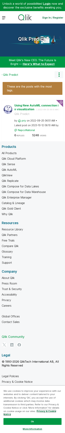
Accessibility (9, 294)
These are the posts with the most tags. (29, 88)
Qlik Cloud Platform (14, 158)
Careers (6, 305)
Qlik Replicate (10, 181)
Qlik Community (13, 337)
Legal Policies (10, 376)
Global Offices (11, 316)
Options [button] (59, 74)
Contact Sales (11, 322)
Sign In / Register (52, 17)
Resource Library (12, 229)
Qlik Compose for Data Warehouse (24, 192)
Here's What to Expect (39, 64)
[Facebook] (19, 344)
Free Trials (8, 240)
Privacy (6, 300)
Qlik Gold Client (11, 208)
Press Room (9, 283)
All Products (9, 153)
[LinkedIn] (11, 344)
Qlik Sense (8, 164)
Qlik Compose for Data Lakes (20, 186)
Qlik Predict (31, 39)
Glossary (7, 251)
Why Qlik (7, 214)
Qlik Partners (10, 235)
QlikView (7, 175)
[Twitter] (4, 344)
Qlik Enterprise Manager (17, 197)
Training (6, 257)
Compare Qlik (10, 246)
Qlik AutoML (9, 169)
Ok (32, 421)
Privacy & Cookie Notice (17, 381)
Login (47, 3)
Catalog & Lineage (13, 203)
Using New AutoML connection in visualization (36, 107)
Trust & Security (12, 289)
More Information (32, 428)
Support (7, 262)
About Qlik (8, 278)
